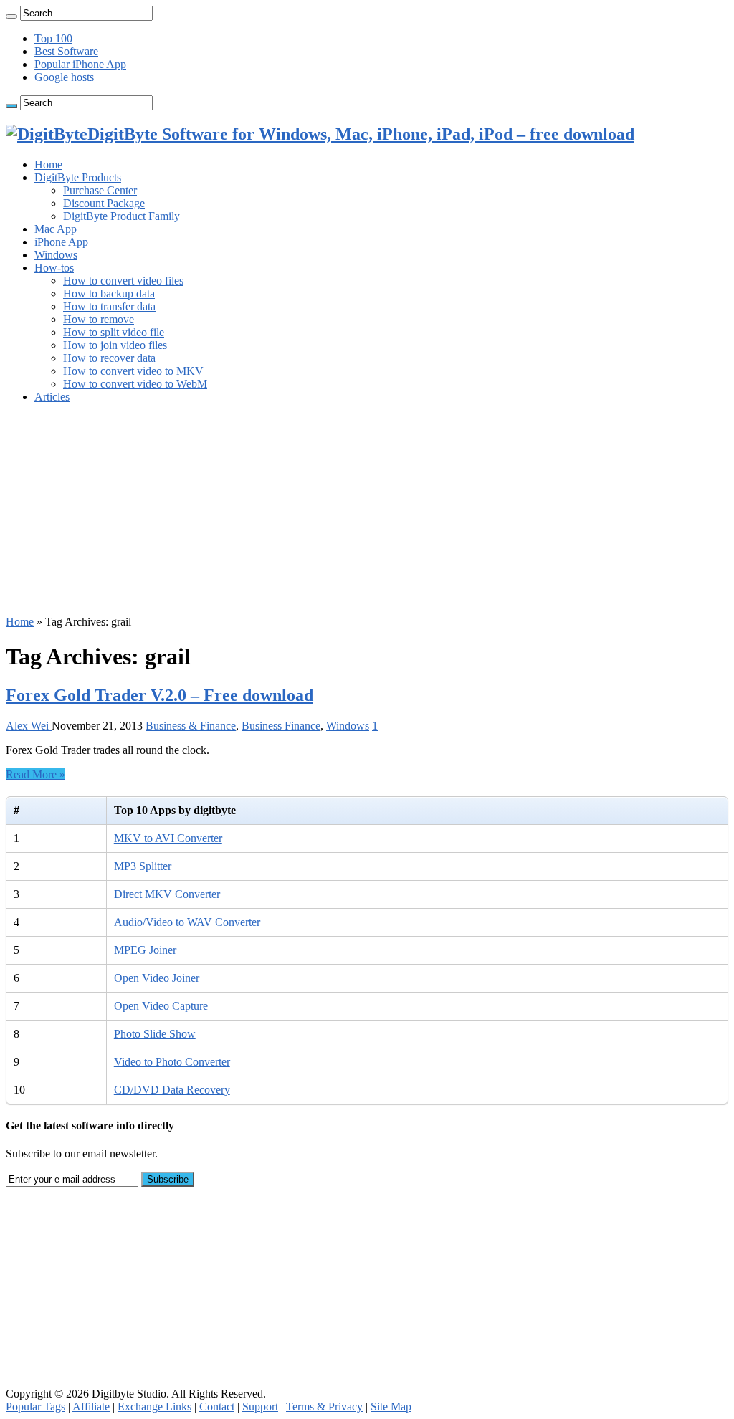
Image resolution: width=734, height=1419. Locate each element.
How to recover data (109, 358)
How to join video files (115, 345)
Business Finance (281, 726)
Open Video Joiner (156, 978)
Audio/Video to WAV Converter (187, 922)
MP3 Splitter (142, 866)
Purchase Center (100, 190)
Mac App (55, 229)
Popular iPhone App (80, 64)
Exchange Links (154, 1406)
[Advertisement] (367, 515)
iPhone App (61, 242)
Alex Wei (29, 726)
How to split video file (113, 332)
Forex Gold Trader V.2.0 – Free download (159, 695)
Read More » (35, 774)
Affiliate (91, 1406)
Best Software (66, 51)
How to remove (98, 319)
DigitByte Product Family (121, 216)
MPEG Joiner (145, 950)
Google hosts (64, 77)
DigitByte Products (77, 177)
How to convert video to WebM (135, 384)
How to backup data (109, 293)
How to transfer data (109, 306)
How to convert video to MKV (133, 371)
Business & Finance (191, 726)
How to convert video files (123, 280)
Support (260, 1406)
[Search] (11, 16)
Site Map (391, 1406)
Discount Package (104, 203)
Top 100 (53, 38)
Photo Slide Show (155, 1034)
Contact (216, 1406)
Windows (55, 255)
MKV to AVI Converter (168, 838)
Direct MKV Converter (167, 894)
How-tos (54, 268)
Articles (52, 397)
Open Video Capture (161, 1006)
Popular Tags (35, 1406)
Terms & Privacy (324, 1406)
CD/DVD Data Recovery (172, 1090)
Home (48, 164)
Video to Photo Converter (172, 1062)
